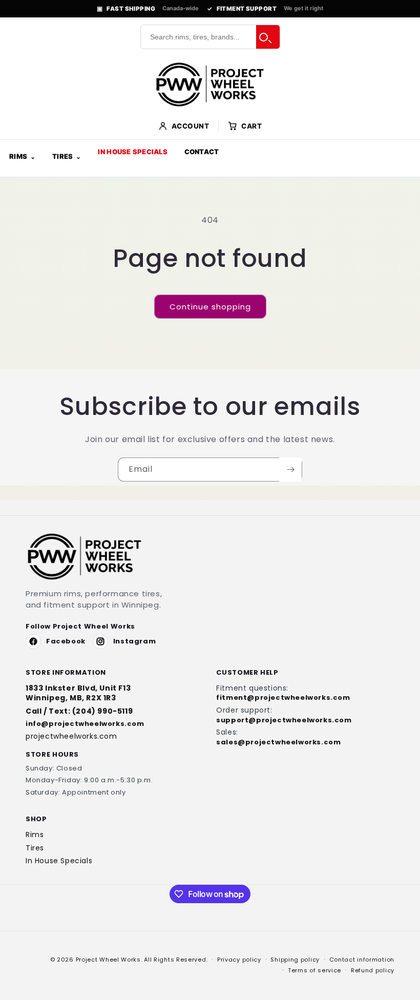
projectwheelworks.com (71, 736)
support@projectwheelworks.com (283, 720)
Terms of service (314, 970)
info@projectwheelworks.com (85, 723)
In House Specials (132, 152)
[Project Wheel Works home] (210, 84)
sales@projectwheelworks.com (278, 742)
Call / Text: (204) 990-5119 (79, 711)
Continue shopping (210, 306)
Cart (251, 126)
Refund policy (372, 970)
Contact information (361, 959)
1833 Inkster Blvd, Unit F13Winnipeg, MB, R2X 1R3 (78, 693)
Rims (18, 156)
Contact (201, 152)
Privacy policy (239, 959)
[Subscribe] (290, 469)
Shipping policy (295, 959)
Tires (62, 156)
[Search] (268, 37)
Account (190, 126)
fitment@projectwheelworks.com (283, 697)
